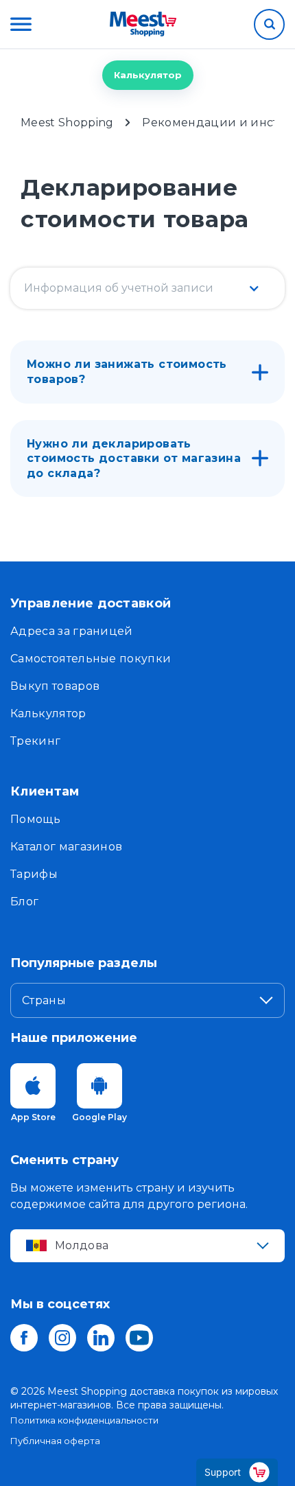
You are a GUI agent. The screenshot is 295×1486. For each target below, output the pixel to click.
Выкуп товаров (54, 686)
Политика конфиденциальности (84, 1420)
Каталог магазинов (66, 846)
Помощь (35, 819)
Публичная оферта (55, 1440)
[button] (21, 24)
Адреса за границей (71, 631)
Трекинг (35, 740)
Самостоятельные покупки (90, 658)
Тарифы (34, 874)
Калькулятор (148, 74)
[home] (143, 24)
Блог (24, 901)
